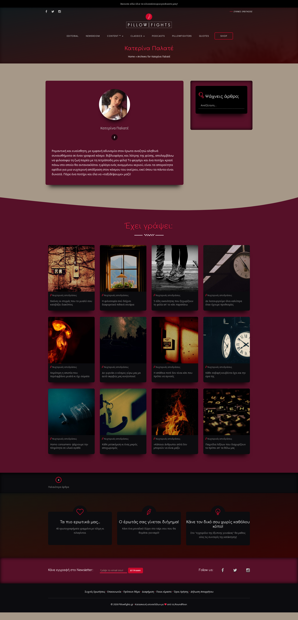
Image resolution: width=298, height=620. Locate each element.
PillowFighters (182, 36)
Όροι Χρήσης (181, 591)
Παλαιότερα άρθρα (58, 487)
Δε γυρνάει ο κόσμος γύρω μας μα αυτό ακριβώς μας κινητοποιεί (121, 374)
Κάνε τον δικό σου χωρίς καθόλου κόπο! (218, 524)
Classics (137, 36)
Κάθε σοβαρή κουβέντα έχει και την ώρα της (225, 374)
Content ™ (114, 36)
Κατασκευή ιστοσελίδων (148, 604)
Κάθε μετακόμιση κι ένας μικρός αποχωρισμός (119, 446)
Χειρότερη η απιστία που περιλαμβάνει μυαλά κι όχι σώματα (69, 374)
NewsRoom (93, 36)
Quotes (204, 36)
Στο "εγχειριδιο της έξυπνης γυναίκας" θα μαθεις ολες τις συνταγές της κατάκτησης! (217, 535)
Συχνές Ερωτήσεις (95, 591)
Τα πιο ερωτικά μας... (80, 522)
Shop (223, 36)
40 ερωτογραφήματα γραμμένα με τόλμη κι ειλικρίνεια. (80, 530)
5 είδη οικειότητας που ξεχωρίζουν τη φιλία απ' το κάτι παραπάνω (173, 302)
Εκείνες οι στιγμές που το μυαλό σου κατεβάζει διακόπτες (71, 302)
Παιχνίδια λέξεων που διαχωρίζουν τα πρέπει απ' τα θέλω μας (225, 446)
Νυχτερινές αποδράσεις (64, 295)
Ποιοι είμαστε (164, 591)
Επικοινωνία (114, 591)
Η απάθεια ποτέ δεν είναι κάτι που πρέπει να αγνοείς (173, 374)
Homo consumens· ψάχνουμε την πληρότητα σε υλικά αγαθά (69, 446)
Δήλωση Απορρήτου (202, 591)
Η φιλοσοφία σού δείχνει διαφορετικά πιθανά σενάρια (118, 302)
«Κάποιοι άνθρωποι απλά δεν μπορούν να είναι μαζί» (170, 446)
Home (131, 56)
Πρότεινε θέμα (131, 591)
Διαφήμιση (148, 591)
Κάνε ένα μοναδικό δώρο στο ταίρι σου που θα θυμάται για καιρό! (149, 530)
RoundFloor (181, 604)
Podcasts (158, 36)
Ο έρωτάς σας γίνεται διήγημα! (149, 522)
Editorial (73, 36)
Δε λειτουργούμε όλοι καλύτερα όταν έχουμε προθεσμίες (223, 302)
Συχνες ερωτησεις (243, 11)
